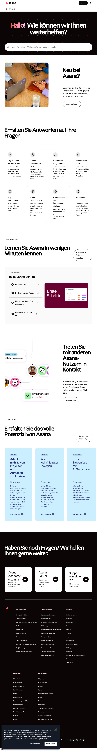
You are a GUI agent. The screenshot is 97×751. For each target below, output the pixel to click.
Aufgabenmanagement (48, 651)
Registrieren (83, 3)
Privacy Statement (41, 739)
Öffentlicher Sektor (72, 644)
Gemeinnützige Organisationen (75, 655)
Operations (69, 622)
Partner (15, 715)
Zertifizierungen (18, 690)
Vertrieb (68, 633)
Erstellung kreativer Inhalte (49, 622)
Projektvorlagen (18, 704)
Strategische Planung (47, 644)
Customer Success (19, 708)
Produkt (68, 629)
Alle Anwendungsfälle (47, 655)
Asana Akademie (18, 686)
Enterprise (19, 637)
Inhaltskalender (45, 618)
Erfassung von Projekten (48, 648)
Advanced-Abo (21, 633)
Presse (40, 701)
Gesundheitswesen (72, 637)
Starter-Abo (19, 629)
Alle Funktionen (21, 618)
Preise (18, 626)
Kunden (40, 686)
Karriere (40, 690)
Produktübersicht (21, 615)
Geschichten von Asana (45, 693)
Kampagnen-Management (49, 615)
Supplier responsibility (44, 715)
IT (66, 626)
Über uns (41, 679)
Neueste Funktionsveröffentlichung (26, 622)
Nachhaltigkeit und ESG (45, 719)
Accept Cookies (50, 743)
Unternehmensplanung (48, 633)
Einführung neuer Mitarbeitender (51, 629)
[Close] (55, 729)
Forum (15, 693)
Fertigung (69, 651)
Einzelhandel (70, 640)
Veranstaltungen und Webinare (22, 701)
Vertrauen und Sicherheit (45, 708)
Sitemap (15, 719)
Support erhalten (18, 682)
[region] (31, 737)
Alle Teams (69, 662)
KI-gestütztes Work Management (26, 644)
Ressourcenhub (18, 697)
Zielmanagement (46, 626)
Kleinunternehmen (71, 615)
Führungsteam (42, 682)
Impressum (41, 712)
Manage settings (35, 743)
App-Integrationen (21, 640)
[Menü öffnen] (90, 3)
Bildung (68, 648)
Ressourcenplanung (47, 640)
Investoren (41, 704)
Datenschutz (64, 740)
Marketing (69, 618)
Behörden (69, 659)
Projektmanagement (22, 648)
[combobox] (48, 47)
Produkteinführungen (47, 637)
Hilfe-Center (17, 679)
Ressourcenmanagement (24, 651)
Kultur (40, 697)
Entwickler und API (18, 712)
